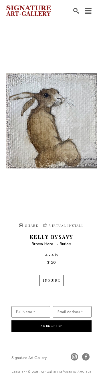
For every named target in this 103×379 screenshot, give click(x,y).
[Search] (76, 11)
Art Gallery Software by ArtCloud (66, 372)
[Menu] (88, 11)
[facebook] (86, 357)
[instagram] (74, 357)
